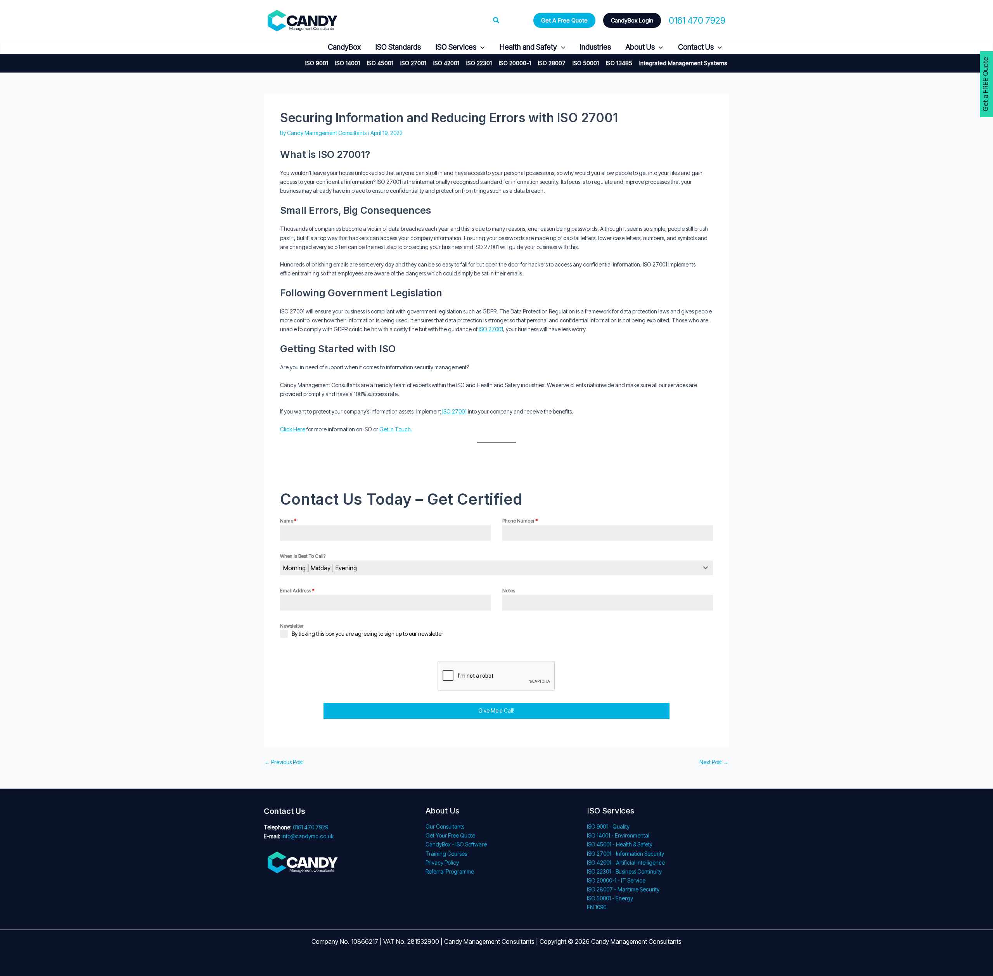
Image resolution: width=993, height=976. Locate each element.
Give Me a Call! (496, 710)
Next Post (713, 762)
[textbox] (489, 568)
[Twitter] (287, 47)
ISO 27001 (491, 329)
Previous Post (284, 762)
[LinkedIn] (306, 47)
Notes (508, 591)
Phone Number (520, 521)
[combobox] (496, 568)
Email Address (297, 591)
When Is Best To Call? (302, 556)
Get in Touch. (395, 429)
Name (288, 521)
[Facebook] (268, 47)
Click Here (292, 429)
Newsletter (291, 626)
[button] (496, 20)
